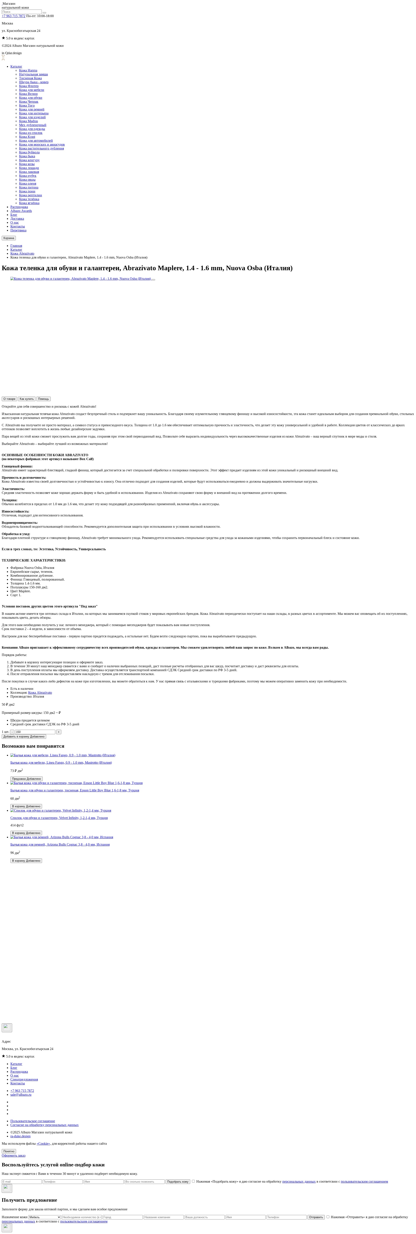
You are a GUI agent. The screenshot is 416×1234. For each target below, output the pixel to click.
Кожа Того (27, 105)
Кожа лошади (29, 168)
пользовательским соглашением (364, 1181)
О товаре (9, 398)
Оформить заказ (13, 1155)
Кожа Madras (28, 121)
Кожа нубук (27, 175)
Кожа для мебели (31, 90)
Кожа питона (28, 187)
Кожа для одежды (32, 129)
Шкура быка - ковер (34, 82)
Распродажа (19, 207)
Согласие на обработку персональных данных (44, 1125)
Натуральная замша (33, 74)
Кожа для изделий (32, 117)
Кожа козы (27, 164)
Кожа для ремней (31, 109)
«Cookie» (43, 1143)
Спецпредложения (24, 1079)
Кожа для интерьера (34, 113)
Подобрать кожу (177, 1181)
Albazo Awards (21, 211)
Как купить (27, 398)
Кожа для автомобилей (36, 140)
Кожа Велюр (28, 94)
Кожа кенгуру (29, 160)
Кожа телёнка (29, 199)
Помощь (43, 398)
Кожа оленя (27, 183)
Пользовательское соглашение (32, 1121)
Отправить (316, 1217)
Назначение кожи (15, 1217)
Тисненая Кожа (30, 78)
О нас (14, 222)
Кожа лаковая (29, 172)
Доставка (17, 218)
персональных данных (299, 1181)
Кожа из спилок (30, 133)
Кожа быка (27, 156)
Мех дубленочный (32, 125)
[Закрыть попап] (7, 1027)
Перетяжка (18, 230)
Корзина (8, 238)
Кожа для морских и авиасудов (42, 144)
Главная (16, 245)
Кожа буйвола (29, 152)
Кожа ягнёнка (29, 203)
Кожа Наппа (28, 70)
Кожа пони (27, 191)
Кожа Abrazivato (22, 253)
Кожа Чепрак (28, 101)
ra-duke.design (20, 1136)
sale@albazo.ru (20, 1094)
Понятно (8, 1151)
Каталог (16, 66)
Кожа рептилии (30, 195)
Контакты (17, 226)
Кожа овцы (27, 179)
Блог (13, 215)
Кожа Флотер (29, 86)
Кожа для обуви (30, 97)
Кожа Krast (27, 136)
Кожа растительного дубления (41, 148)
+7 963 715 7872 (13, 16)
